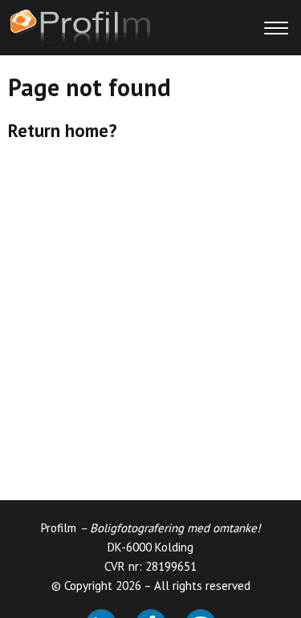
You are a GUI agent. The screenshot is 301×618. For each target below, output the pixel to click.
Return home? (62, 130)
